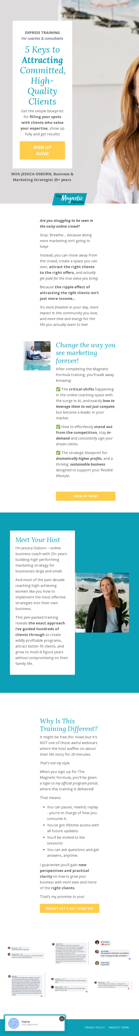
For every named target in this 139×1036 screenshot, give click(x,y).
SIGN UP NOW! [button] (42, 150)
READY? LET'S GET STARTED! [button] (69, 908)
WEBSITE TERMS (119, 1027)
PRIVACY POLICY (95, 1027)
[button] (42, 149)
